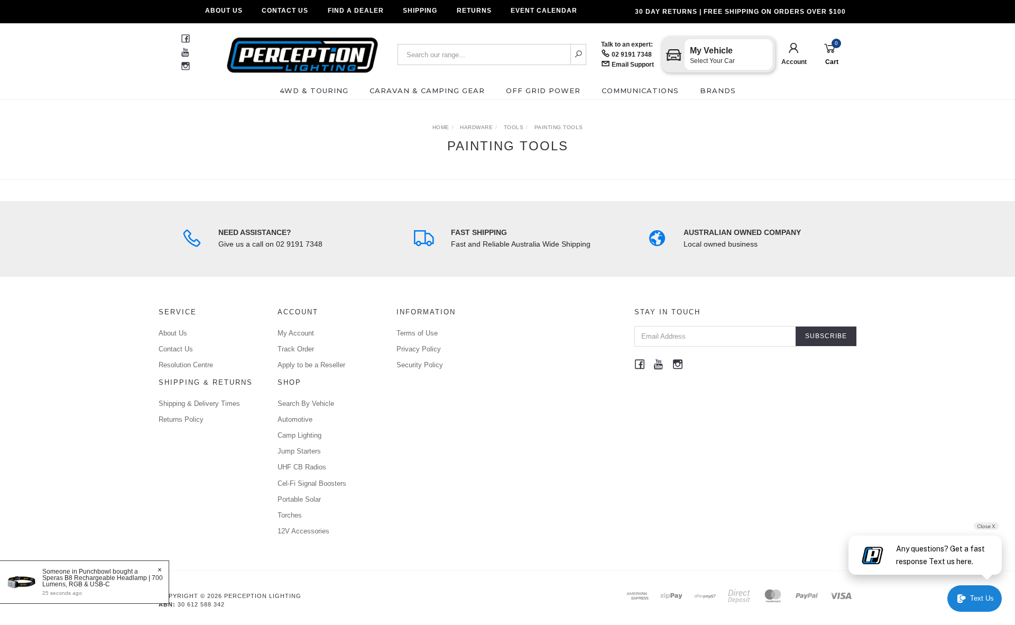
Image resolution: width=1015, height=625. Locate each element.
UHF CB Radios (302, 467)
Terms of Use (417, 333)
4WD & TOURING (314, 90)
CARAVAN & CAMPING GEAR (427, 90)
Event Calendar (544, 10)
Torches (290, 515)
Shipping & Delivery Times (199, 403)
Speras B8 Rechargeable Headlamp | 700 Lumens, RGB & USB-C (102, 581)
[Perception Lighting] (302, 51)
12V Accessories (303, 531)
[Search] (578, 54)
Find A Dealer (356, 10)
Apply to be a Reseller (311, 365)
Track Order (296, 349)
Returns (474, 10)
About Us (224, 10)
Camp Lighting (299, 435)
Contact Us (285, 10)
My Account (296, 333)
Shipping (420, 10)
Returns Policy (181, 419)
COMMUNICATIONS (640, 90)
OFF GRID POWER (543, 90)
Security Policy (419, 365)
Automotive (295, 419)
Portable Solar (299, 499)
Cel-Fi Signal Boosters (312, 483)
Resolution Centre (186, 365)
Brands (718, 90)
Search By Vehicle (306, 403)
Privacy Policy (418, 349)
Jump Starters (299, 451)
